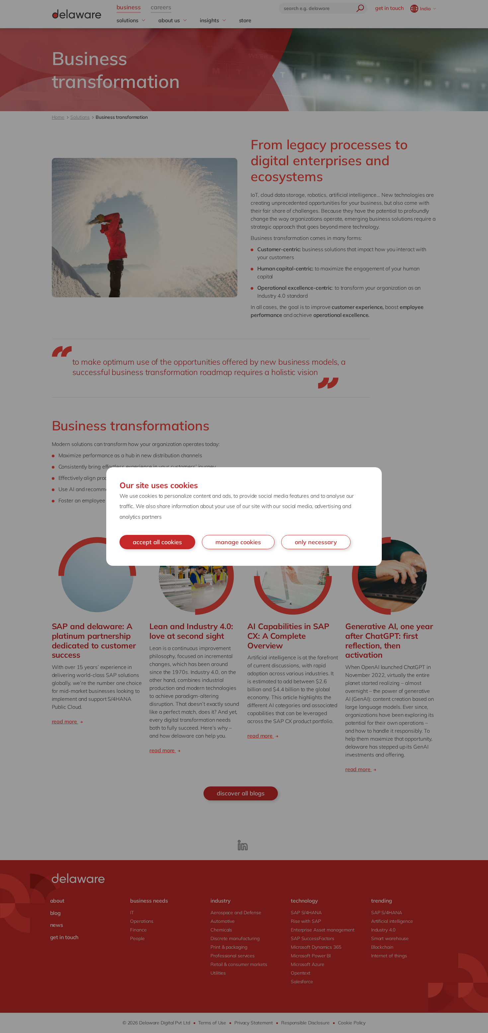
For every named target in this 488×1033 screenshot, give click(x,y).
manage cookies (238, 542)
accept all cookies (157, 542)
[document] (244, 516)
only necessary (316, 542)
